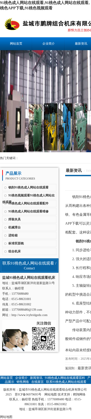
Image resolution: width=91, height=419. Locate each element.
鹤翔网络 (79, 394)
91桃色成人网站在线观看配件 (28, 203)
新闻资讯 (36, 377)
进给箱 (13, 235)
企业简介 (48, 43)
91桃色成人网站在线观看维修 (28, 211)
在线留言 (37, 381)
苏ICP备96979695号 (28, 394)
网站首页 (16, 43)
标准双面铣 (16, 243)
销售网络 (23, 381)
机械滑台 (14, 227)
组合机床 (14, 251)
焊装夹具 (14, 219)
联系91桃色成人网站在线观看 (66, 381)
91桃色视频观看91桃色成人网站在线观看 (28, 196)
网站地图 (50, 394)
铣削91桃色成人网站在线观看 (28, 187)
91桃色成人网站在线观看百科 (65, 377)
